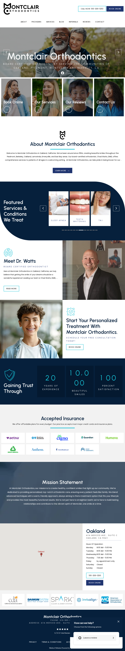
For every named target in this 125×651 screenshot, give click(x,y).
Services (50, 22)
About (24, 22)
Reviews (86, 22)
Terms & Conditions (51, 642)
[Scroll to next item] (116, 208)
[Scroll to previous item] (43, 208)
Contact (99, 22)
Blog (61, 22)
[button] (41, 555)
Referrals (73, 22)
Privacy (33, 642)
